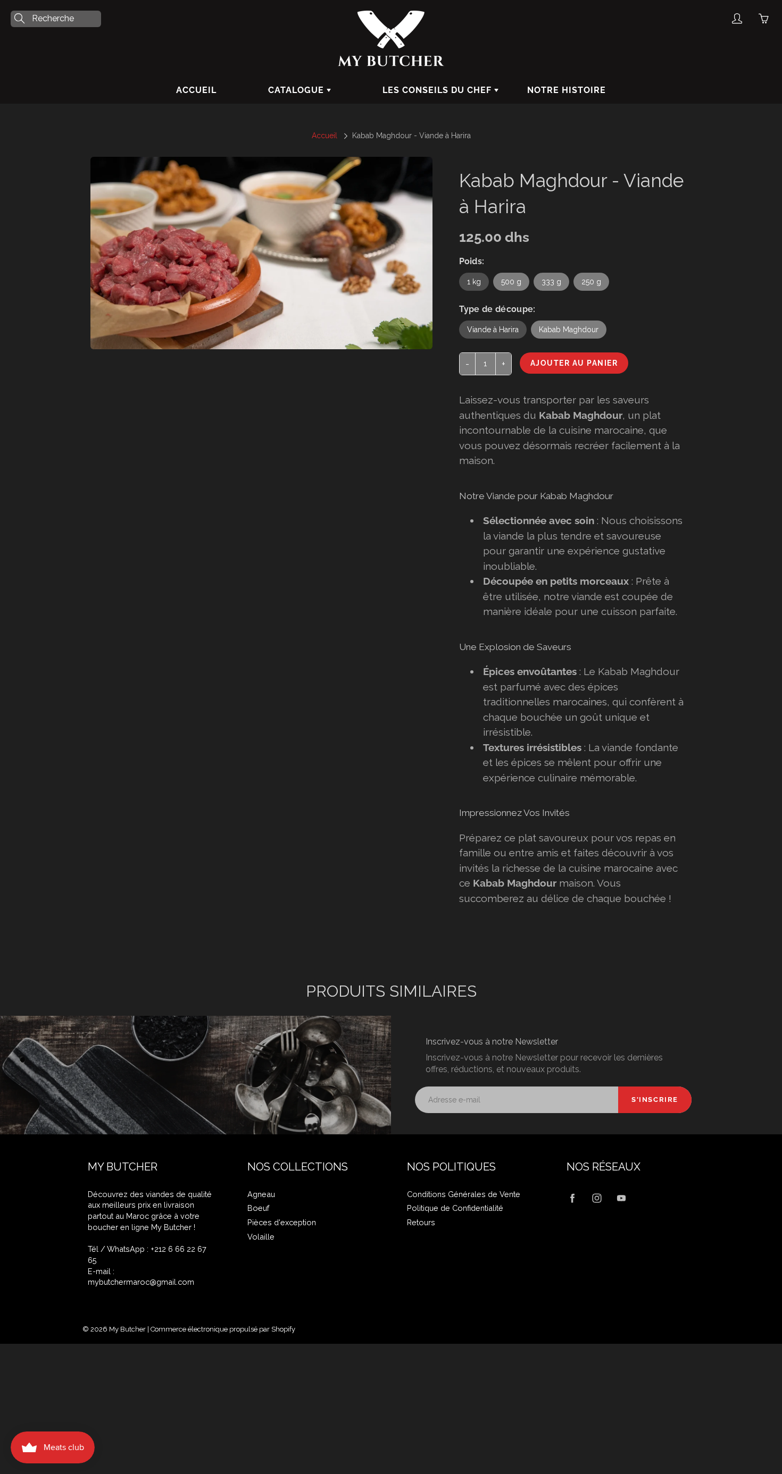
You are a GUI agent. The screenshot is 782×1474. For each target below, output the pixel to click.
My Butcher (127, 1329)
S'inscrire (654, 1100)
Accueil (196, 90)
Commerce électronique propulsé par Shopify (223, 1329)
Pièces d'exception (281, 1222)
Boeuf (258, 1207)
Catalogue (297, 90)
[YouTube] (621, 1198)
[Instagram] (596, 1198)
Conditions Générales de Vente (463, 1194)
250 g (591, 281)
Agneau (261, 1194)
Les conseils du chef (438, 90)
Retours (421, 1222)
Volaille (260, 1236)
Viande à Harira (493, 329)
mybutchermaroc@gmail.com (141, 1281)
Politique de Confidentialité (455, 1207)
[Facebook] (572, 1198)
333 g (551, 281)
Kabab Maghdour (568, 329)
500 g (511, 281)
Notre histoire (566, 90)
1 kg (474, 281)
